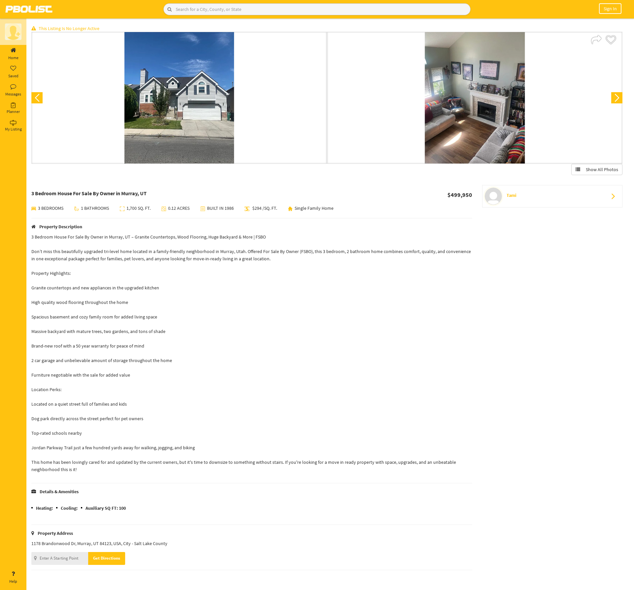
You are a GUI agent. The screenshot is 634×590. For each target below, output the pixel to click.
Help (13, 581)
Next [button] (616, 97)
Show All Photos (600, 169)
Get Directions (106, 558)
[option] (179, 98)
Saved (13, 75)
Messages (13, 94)
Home (13, 57)
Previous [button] (37, 97)
